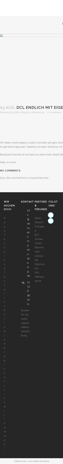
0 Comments (54, 112)
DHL (37, 272)
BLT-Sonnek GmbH (38, 239)
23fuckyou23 (37, 112)
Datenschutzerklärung (25, 331)
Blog (23, 112)
